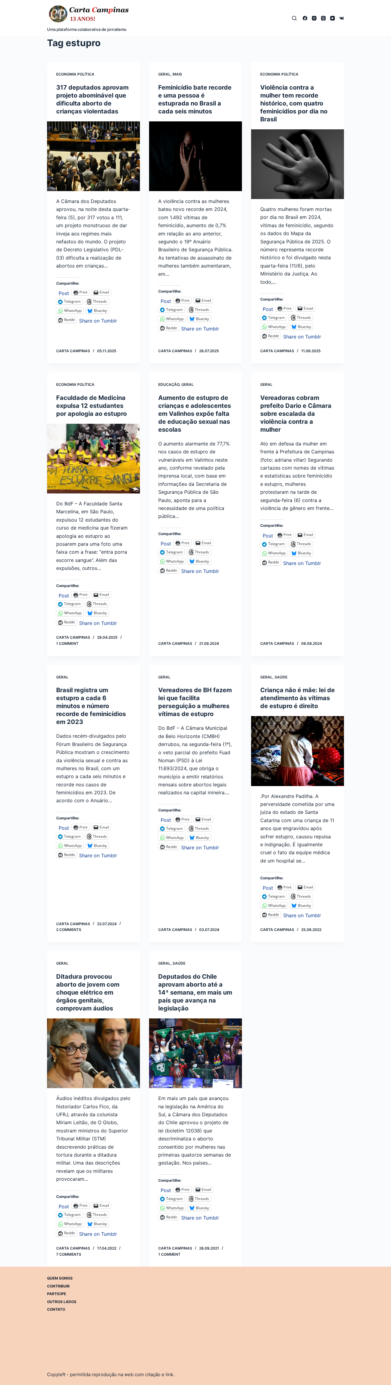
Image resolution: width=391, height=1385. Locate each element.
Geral (164, 74)
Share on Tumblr (98, 320)
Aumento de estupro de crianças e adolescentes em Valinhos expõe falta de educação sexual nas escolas (194, 413)
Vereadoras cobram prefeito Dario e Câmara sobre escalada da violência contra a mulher (295, 413)
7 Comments (68, 1254)
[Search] (294, 18)
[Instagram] (314, 18)
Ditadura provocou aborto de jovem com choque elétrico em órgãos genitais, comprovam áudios (87, 992)
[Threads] (323, 18)
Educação (168, 384)
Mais (177, 74)
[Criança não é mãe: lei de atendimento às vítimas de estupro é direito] (297, 751)
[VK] (341, 18)
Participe (56, 1293)
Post (64, 292)
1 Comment (67, 643)
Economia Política (75, 74)
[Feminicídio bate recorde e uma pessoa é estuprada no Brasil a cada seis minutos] (195, 156)
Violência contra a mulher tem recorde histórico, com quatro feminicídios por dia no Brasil (293, 103)
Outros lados (61, 1301)
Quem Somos (60, 1278)
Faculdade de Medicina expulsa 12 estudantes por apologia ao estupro (91, 405)
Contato (56, 1309)
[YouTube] (332, 18)
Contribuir (58, 1285)
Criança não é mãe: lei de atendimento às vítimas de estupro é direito (297, 698)
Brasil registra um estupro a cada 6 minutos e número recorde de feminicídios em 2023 (91, 706)
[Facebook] (305, 18)
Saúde (281, 677)
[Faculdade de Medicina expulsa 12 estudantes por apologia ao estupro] (93, 458)
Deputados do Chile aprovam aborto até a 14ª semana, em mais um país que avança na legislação (195, 992)
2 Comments (68, 929)
